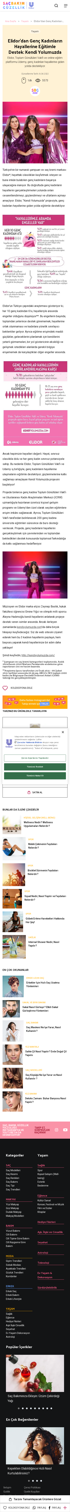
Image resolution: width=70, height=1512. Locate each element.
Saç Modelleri (13, 1170)
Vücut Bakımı (13, 1230)
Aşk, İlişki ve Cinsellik (50, 1231)
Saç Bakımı (12, 1181)
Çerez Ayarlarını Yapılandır (35, 758)
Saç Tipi (10, 1185)
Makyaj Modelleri (15, 1216)
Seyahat (43, 1242)
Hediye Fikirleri (13, 1321)
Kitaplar (42, 1212)
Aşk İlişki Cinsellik (15, 1325)
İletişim (7, 1487)
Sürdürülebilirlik (47, 1287)
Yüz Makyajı (12, 1204)
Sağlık (9, 1313)
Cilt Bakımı (11, 1234)
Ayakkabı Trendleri (16, 1268)
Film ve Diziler (45, 1208)
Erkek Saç (11, 1291)
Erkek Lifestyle (14, 1299)
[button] (19, 1408)
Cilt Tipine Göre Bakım (17, 1238)
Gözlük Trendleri (14, 1272)
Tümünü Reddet (35, 767)
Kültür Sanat (44, 1200)
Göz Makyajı (12, 1208)
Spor (40, 1170)
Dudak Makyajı (13, 1212)
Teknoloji (43, 1262)
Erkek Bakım (12, 1295)
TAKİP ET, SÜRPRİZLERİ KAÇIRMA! (42, 1130)
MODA (10, 1255)
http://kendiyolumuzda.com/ (38, 655)
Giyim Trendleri (14, 1261)
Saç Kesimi (12, 1174)
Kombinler (11, 1276)
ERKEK (10, 1286)
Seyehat (10, 1329)
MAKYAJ (11, 1199)
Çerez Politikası (32, 1487)
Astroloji (10, 1336)
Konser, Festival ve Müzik (51, 1204)
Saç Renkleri (12, 1178)
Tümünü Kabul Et (35, 775)
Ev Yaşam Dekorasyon (18, 1333)
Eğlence (10, 1317)
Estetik (41, 1181)
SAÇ (8, 1165)
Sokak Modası (13, 1265)
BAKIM (10, 1225)
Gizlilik (6, 1491)
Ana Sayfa (10, 21)
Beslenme (43, 1185)
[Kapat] (63, 732)
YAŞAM (10, 1308)
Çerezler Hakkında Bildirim (29, 742)
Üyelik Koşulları (32, 1491)
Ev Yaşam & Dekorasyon (45, 1275)
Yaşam (25, 21)
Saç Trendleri (13, 1189)
